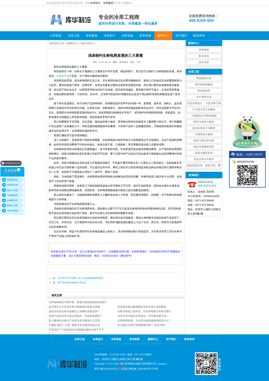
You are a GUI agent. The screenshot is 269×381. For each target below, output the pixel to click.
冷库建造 (108, 2)
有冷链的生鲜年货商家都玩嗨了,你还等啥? (141, 325)
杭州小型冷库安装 (204, 140)
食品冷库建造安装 (204, 146)
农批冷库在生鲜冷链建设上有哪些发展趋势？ (74, 311)
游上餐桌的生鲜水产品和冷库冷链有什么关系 (74, 320)
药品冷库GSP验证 (204, 159)
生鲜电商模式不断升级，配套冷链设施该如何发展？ (78, 302)
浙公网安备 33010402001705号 (141, 368)
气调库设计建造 (204, 134)
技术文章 (204, 62)
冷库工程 (79, 339)
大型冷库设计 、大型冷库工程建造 (204, 104)
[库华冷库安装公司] (71, 27)
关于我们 (171, 339)
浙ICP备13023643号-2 (106, 368)
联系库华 (189, 339)
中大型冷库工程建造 (203, 109)
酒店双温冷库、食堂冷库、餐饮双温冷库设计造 (204, 166)
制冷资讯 (204, 56)
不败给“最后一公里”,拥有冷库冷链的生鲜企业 (74, 325)
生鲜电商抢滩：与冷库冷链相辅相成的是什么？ (144, 320)
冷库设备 (116, 339)
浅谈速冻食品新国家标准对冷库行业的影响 (141, 306)
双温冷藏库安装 (204, 153)
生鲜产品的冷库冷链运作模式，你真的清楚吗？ (75, 315)
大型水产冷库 (64, 75)
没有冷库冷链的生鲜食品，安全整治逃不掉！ (143, 315)
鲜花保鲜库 (203, 90)
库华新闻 (204, 49)
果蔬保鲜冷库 (204, 78)
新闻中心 (73, 43)
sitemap (162, 363)
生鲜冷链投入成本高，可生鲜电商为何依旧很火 (144, 311)
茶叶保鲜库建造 (204, 84)
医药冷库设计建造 (204, 122)
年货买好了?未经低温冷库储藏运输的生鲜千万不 (76, 329)
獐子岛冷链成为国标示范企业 (71, 282)
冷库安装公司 (56, 43)
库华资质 (134, 339)
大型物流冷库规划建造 (204, 115)
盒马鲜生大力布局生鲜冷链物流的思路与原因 (74, 306)
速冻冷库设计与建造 (203, 128)
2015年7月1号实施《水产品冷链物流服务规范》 (81, 278)
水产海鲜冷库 (204, 97)
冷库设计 (95, 2)
